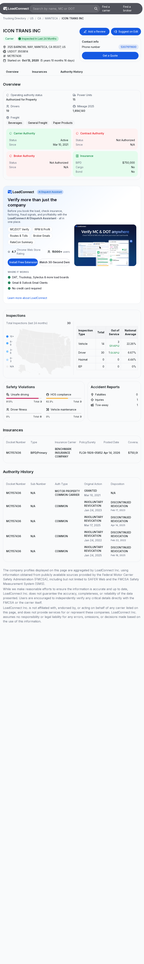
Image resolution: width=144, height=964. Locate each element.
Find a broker (127, 8)
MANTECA (51, 18)
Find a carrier (106, 8)
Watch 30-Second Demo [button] (54, 262)
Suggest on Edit (128, 31)
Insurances (39, 71)
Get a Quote (110, 55)
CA (39, 18)
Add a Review (96, 31)
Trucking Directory (14, 18)
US (32, 18)
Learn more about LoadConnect (27, 297)
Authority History (72, 71)
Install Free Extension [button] (23, 262)
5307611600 (128, 46)
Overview (12, 71)
